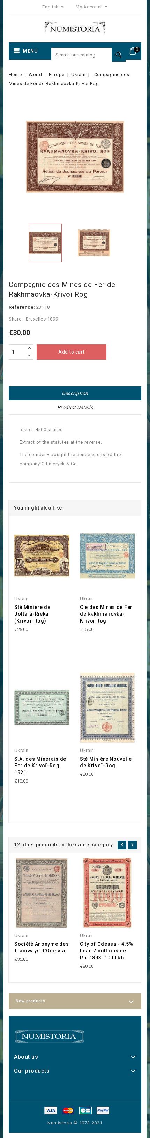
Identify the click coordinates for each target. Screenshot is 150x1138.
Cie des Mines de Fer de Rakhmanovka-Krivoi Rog (106, 614)
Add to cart (71, 352)
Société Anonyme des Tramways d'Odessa (41, 947)
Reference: (22, 307)
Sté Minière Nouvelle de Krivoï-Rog (106, 762)
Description (75, 393)
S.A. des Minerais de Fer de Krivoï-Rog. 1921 (40, 766)
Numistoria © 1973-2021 (75, 1122)
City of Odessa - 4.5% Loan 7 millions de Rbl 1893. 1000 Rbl (106, 951)
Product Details (75, 407)
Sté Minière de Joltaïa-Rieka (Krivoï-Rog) (32, 614)
